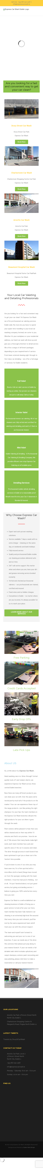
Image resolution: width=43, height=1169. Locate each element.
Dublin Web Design (29, 1147)
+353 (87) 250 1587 (24, 2)
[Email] (26, 1152)
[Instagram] (19, 1152)
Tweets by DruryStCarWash (14, 1039)
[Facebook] (16, 1152)
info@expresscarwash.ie (21, 4)
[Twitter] (23, 1152)
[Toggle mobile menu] (39, 12)
